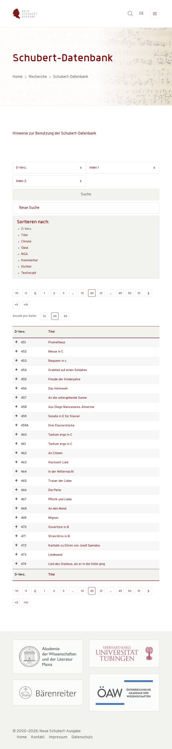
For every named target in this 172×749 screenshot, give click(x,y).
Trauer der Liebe (60, 481)
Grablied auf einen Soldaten (67, 370)
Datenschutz (82, 737)
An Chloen (55, 453)
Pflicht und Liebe (60, 499)
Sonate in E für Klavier (64, 416)
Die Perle (54, 490)
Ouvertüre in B (58, 527)
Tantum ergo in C (60, 435)
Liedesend (55, 555)
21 (101, 293)
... (73, 293)
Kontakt (38, 737)
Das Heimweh (58, 388)
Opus (24, 248)
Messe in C (55, 351)
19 (82, 293)
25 (55, 316)
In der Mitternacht (61, 471)
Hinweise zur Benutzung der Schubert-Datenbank (54, 134)
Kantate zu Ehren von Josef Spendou (74, 545)
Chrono (26, 241)
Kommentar (29, 260)
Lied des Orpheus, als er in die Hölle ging (76, 564)
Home (22, 737)
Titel (24, 235)
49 (120, 293)
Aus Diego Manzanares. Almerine (71, 407)
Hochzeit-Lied (58, 462)
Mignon (53, 518)
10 (44, 316)
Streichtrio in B (59, 536)
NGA (24, 254)
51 (139, 293)
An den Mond (57, 508)
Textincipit (28, 273)
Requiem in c (57, 361)
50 (129, 293)
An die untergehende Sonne (67, 398)
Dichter (26, 266)
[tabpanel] (86, 66)
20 (92, 293)
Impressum (58, 737)
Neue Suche (29, 208)
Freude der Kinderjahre (64, 379)
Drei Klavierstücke (61, 425)
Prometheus (56, 342)
